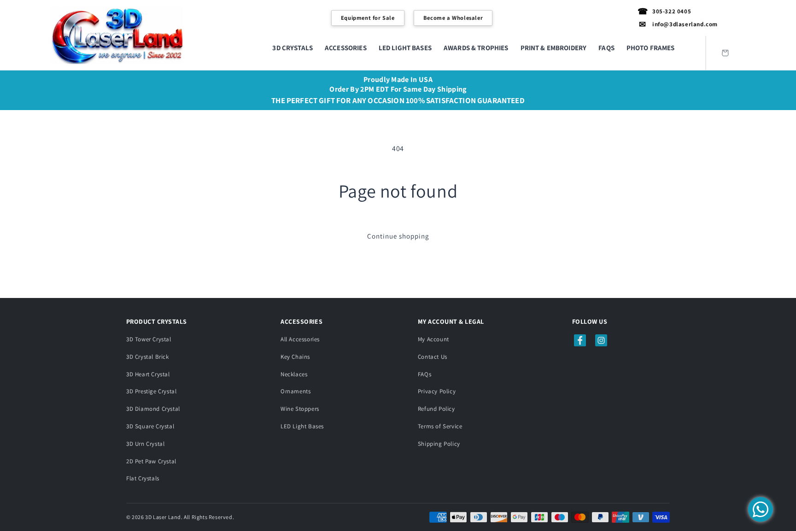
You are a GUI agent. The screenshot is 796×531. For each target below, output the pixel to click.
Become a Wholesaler (453, 18)
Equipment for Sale (368, 18)
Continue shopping (398, 236)
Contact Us (432, 357)
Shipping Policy (439, 444)
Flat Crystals (142, 478)
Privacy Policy (437, 391)
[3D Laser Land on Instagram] (601, 340)
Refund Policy (436, 409)
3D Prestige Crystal (151, 391)
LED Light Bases (302, 426)
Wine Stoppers (300, 409)
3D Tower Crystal (148, 339)
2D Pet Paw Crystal (151, 461)
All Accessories (300, 339)
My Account (433, 339)
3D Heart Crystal (148, 374)
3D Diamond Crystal (153, 409)
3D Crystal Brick (147, 357)
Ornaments (295, 391)
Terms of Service (440, 426)
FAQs (424, 374)
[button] (292, 48)
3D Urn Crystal (145, 444)
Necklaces (294, 374)
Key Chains (295, 357)
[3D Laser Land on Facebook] (580, 340)
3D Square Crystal (150, 426)
